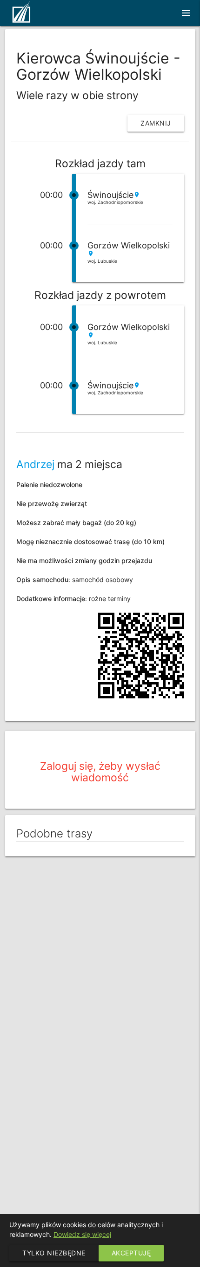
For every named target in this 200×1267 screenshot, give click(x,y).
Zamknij (155, 123)
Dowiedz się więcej (82, 1234)
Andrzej (35, 464)
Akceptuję (131, 1253)
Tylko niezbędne (54, 1253)
